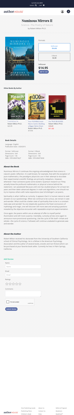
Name (7, 263)
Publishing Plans (26, 411)
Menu (69, 11)
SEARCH (32, 5)
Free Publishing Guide (28, 408)
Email (7, 271)
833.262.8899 (38, 3)
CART (40, 5)
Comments (9, 289)
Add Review (8, 259)
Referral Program (61, 408)
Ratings (8, 279)
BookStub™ (59, 414)
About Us (41, 408)
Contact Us (41, 411)
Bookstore (59, 411)
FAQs (40, 414)
